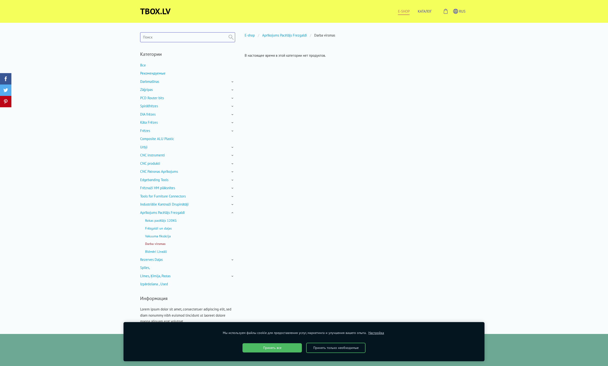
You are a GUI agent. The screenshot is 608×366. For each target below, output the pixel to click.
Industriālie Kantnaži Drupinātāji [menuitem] (164, 204)
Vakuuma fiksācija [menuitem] (158, 236)
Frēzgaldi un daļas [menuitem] (158, 228)
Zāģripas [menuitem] (146, 89)
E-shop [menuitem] (404, 11)
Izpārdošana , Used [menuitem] (154, 284)
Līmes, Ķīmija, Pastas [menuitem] (155, 276)
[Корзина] (446, 11)
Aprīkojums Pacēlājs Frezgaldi (284, 35)
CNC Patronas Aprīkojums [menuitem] (159, 171)
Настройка (376, 333)
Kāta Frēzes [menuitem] (149, 122)
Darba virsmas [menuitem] (155, 243)
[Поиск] (231, 37)
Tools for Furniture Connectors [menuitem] (163, 196)
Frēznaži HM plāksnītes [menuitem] (157, 188)
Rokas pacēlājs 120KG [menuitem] (161, 220)
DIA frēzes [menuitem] (148, 114)
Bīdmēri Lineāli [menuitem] (156, 251)
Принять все (272, 348)
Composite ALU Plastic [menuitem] (157, 138)
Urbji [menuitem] (143, 147)
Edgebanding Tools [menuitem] (154, 180)
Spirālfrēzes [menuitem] (149, 106)
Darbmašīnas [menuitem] (149, 81)
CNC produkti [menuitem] (150, 163)
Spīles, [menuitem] (145, 267)
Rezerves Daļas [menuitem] (151, 259)
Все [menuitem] (143, 65)
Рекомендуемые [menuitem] (153, 73)
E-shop (250, 35)
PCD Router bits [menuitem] (152, 98)
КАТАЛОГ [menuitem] (425, 11)
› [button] (233, 81)
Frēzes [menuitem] (145, 130)
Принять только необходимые (336, 348)
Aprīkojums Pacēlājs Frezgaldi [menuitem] (162, 212)
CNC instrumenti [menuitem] (152, 155)
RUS (462, 11)
